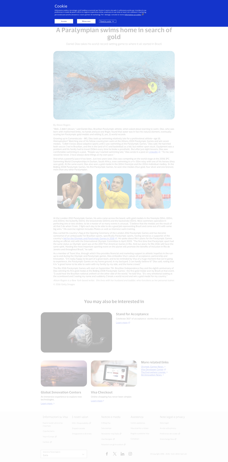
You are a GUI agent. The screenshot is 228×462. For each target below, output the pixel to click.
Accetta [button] (64, 21)
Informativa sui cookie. (133, 15)
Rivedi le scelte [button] (105, 21)
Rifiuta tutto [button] (86, 21)
